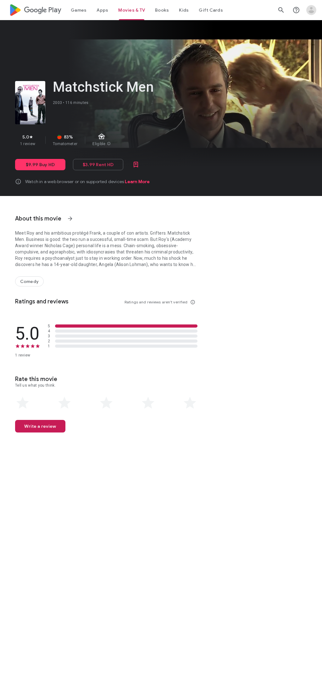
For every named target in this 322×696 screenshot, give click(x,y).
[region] (122, 140)
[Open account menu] (311, 10)
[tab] (79, 10)
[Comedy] (29, 281)
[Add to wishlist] (135, 164)
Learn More (137, 181)
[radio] (22, 403)
